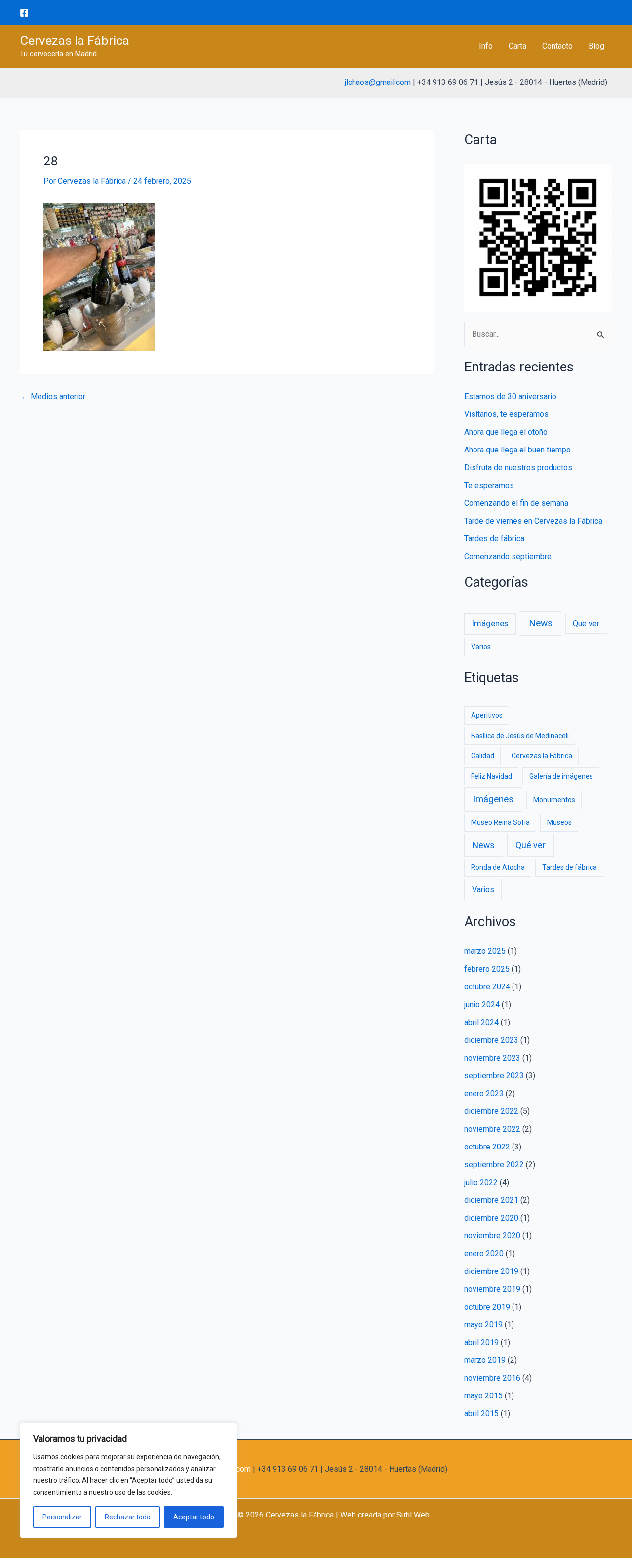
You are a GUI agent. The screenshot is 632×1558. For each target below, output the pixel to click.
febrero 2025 (487, 969)
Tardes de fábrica (494, 538)
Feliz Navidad (491, 776)
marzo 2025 (485, 951)
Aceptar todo (193, 1517)
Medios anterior (53, 397)
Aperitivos (487, 715)
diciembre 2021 (491, 1200)
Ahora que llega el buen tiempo (517, 449)
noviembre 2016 (492, 1378)
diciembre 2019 (491, 1271)
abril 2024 (481, 1022)
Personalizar (62, 1517)
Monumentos (554, 800)
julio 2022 (481, 1182)
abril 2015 (481, 1413)
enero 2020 (484, 1253)
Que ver (586, 623)
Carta (517, 46)
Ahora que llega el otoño (506, 432)
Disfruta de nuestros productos (518, 467)
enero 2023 (484, 1093)
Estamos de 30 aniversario (510, 396)
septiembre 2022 (494, 1164)
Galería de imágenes (561, 776)
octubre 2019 (487, 1307)
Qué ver (530, 845)
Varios (481, 647)
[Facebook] (24, 12)
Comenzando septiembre (508, 556)
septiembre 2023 (494, 1075)
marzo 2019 (485, 1360)
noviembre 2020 (492, 1235)
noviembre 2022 (492, 1129)
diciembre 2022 (491, 1111)
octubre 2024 (487, 986)
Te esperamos (489, 485)
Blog (596, 46)
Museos (559, 822)
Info (486, 46)
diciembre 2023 (491, 1040)
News (541, 623)
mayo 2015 (483, 1395)
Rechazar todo (128, 1517)
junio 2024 (482, 1004)
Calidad (482, 756)
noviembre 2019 (492, 1289)
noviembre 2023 (492, 1058)
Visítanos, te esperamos (506, 414)
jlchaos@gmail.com (378, 82)
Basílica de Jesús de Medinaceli (520, 735)
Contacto (557, 46)
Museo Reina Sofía (500, 822)
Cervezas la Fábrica (74, 40)
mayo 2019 (483, 1324)
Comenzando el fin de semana (516, 503)
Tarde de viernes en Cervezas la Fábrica (533, 521)
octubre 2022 (487, 1146)
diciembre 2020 (491, 1218)
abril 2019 (481, 1342)
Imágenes (490, 623)
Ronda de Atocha (498, 867)
